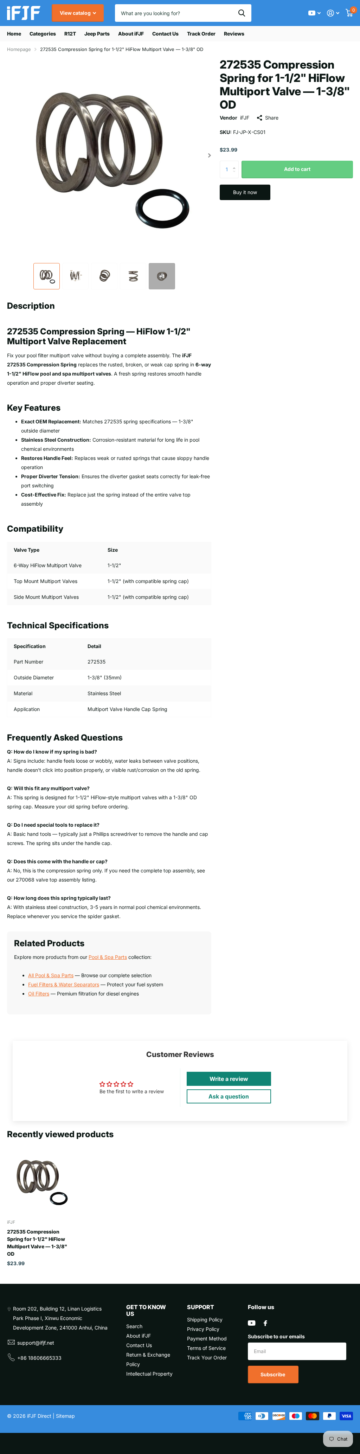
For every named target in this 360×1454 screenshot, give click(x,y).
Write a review (229, 1078)
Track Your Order (207, 1357)
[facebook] (265, 1323)
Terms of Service (206, 1348)
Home (14, 34)
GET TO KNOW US (146, 1310)
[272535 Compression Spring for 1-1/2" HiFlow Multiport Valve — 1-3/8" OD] (39, 1180)
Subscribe (273, 1374)
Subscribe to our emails (276, 1336)
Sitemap (65, 1416)
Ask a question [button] (228, 1096)
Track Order (201, 34)
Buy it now (245, 192)
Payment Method (207, 1338)
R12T (70, 34)
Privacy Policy (203, 1329)
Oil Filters (38, 994)
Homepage (19, 49)
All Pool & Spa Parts (50, 975)
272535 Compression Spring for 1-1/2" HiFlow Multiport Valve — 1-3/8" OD (37, 1243)
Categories (43, 34)
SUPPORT (200, 1307)
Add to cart (297, 169)
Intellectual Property (149, 1374)
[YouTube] (251, 1323)
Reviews (234, 34)
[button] (209, 155)
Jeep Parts (97, 34)
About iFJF (131, 34)
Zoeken (241, 13)
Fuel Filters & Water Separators (63, 984)
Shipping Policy (205, 1319)
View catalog (76, 13)
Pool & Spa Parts (108, 957)
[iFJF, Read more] (314, 13)
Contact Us (165, 34)
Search (134, 1326)
